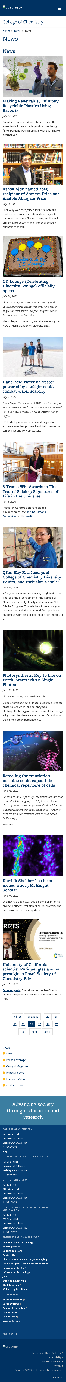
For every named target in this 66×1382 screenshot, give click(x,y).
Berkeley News (12, 1303)
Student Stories (15, 1085)
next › (36, 1031)
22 (16, 1025)
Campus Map (11, 1316)
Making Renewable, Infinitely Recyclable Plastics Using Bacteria (31, 105)
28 (23, 1032)
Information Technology (16, 1272)
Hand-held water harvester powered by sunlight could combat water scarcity (28, 386)
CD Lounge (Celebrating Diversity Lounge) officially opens (29, 285)
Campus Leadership (15, 1308)
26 (49, 1025)
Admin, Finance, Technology (18, 1242)
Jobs (5, 1276)
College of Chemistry (23, 22)
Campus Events (12, 1312)
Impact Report (15, 1072)
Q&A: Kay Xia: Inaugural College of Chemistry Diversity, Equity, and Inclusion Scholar (32, 577)
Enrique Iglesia (11, 990)
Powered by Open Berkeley (47, 1353)
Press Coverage (16, 1060)
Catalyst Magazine (17, 1066)
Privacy (58, 1365)
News (17, 30)
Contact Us (9, 1255)
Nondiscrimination (52, 1361)
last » (48, 1031)
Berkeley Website (14, 1299)
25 (41, 1025)
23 (24, 1025)
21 (57, 1017)
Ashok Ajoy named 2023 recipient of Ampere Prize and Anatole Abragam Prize (31, 193)
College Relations (12, 1250)
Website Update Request (17, 1289)
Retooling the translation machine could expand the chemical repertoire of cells (29, 780)
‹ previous (33, 1016)
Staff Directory (12, 1284)
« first (18, 1016)
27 (57, 1025)
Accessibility (55, 1357)
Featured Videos (16, 1079)
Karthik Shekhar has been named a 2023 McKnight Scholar (27, 885)
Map (5, 1151)
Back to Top (57, 1377)
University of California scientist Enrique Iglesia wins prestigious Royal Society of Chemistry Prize (31, 971)
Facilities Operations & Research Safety (25, 1263)
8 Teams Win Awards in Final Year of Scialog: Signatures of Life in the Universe (31, 491)
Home (6, 30)
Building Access (11, 1246)
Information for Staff (14, 1267)
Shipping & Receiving (14, 1280)
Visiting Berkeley (13, 1320)
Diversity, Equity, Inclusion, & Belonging (25, 1259)
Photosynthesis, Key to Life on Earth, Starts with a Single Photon (32, 679)
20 (49, 1017)
